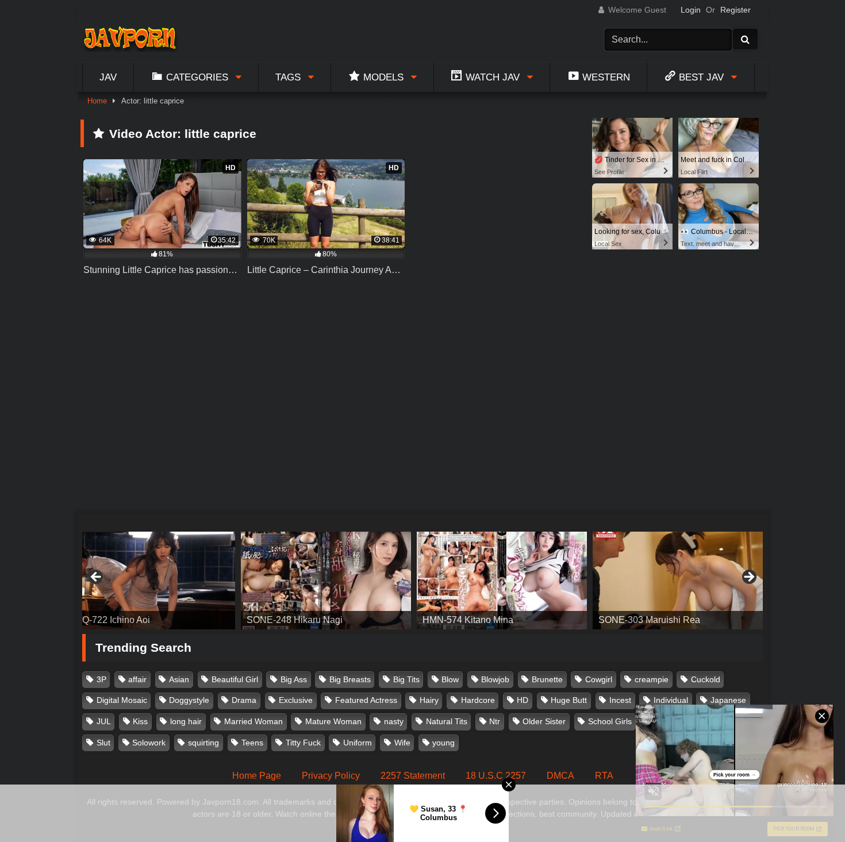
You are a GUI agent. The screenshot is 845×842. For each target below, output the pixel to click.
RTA (604, 776)
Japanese (728, 700)
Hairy (429, 700)
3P (101, 679)
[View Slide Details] (150, 580)
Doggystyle (189, 700)
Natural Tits (446, 721)
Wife (402, 742)
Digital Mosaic (122, 700)
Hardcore (478, 700)
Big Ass (294, 679)
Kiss (140, 721)
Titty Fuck (303, 742)
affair (137, 679)
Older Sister (544, 721)
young (443, 742)
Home (97, 101)
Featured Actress (366, 700)
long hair (186, 721)
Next (748, 577)
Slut (103, 742)
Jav (108, 77)
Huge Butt (569, 700)
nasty (394, 721)
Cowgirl (598, 679)
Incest (620, 700)
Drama (244, 700)
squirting (203, 742)
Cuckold (705, 679)
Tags (288, 77)
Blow (450, 679)
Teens (252, 742)
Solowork (149, 742)
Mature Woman (333, 721)
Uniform (357, 742)
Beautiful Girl (235, 679)
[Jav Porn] (129, 39)
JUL (104, 721)
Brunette (547, 679)
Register (735, 9)
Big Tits (406, 679)
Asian (179, 679)
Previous (96, 577)
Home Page (256, 776)
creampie (652, 679)
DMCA (560, 776)
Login (691, 9)
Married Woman (253, 721)
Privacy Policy (331, 776)
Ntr (494, 721)
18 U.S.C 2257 (496, 776)
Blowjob (495, 679)
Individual (671, 700)
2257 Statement (413, 776)
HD (522, 700)
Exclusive (296, 700)
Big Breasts (350, 679)
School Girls (610, 721)
